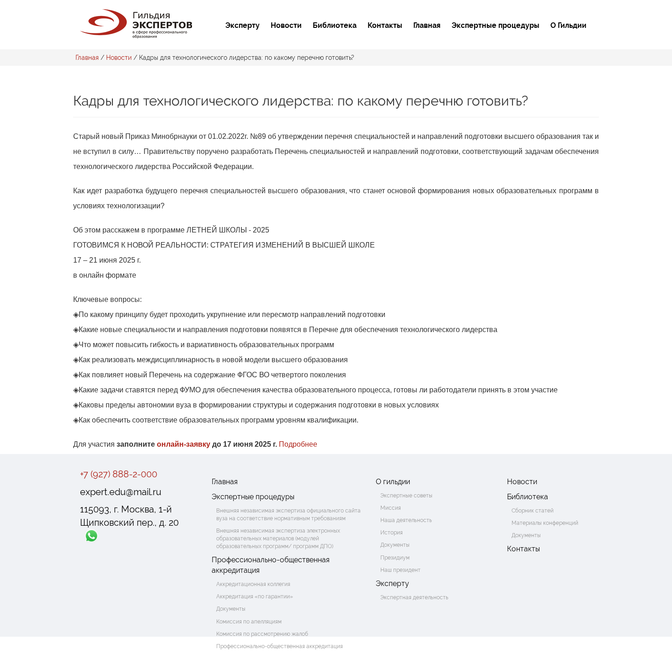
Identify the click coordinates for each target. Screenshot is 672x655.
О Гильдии (568, 25)
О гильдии (393, 481)
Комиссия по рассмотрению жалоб (262, 634)
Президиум (395, 558)
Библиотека (335, 25)
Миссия (390, 508)
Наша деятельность (406, 520)
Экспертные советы (406, 495)
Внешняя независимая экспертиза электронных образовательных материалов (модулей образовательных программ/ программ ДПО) (278, 538)
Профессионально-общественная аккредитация (271, 565)
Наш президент (400, 570)
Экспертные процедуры (495, 25)
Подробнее (298, 444)
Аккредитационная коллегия (253, 584)
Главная (427, 25)
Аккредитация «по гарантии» (254, 596)
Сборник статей (533, 510)
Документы (230, 609)
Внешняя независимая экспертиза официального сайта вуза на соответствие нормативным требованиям (288, 514)
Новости (286, 25)
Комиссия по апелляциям (249, 621)
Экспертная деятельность (414, 597)
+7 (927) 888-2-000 (118, 474)
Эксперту (242, 25)
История (391, 532)
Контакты (385, 25)
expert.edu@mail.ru (120, 491)
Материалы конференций (545, 523)
